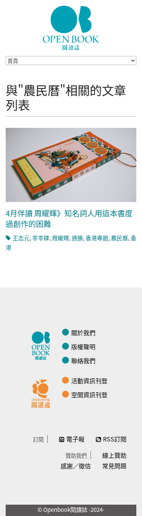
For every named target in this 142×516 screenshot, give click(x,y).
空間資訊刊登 (89, 394)
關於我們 (83, 332)
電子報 (75, 438)
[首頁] (71, 28)
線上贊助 (114, 455)
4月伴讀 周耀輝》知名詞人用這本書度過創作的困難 (69, 218)
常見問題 (114, 465)
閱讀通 (42, 393)
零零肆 (40, 238)
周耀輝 (60, 238)
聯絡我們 (83, 360)
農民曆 (119, 238)
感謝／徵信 (76, 465)
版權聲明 (83, 346)
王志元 (21, 238)
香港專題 (97, 238)
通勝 (77, 238)
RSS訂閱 (114, 438)
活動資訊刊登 (89, 380)
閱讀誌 (42, 345)
